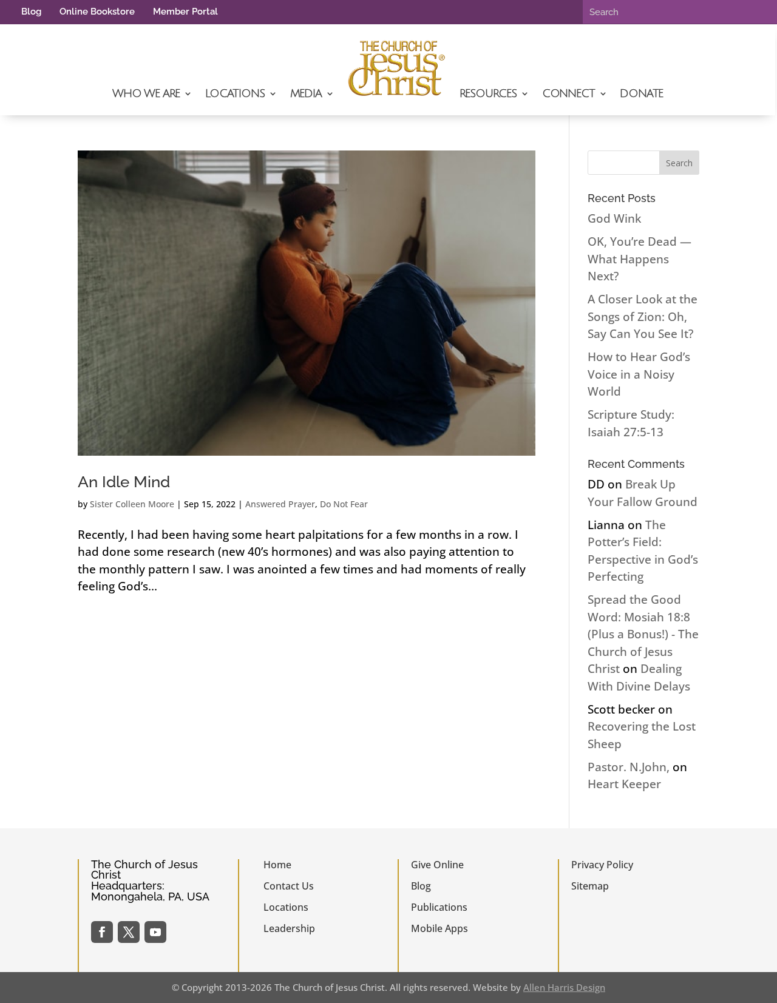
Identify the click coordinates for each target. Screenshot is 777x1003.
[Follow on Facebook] (102, 932)
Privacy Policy (602, 864)
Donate (641, 93)
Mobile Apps (439, 928)
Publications (439, 907)
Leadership (289, 928)
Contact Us (288, 886)
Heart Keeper (624, 784)
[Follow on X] (129, 932)
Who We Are (146, 93)
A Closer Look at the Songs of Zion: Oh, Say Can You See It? (642, 316)
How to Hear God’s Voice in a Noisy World (639, 374)
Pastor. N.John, (629, 767)
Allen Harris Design (564, 987)
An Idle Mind (124, 482)
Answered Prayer (280, 504)
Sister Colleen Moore (132, 504)
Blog (31, 11)
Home (277, 864)
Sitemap (590, 886)
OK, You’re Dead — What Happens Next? (639, 259)
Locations (234, 93)
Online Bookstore (97, 11)
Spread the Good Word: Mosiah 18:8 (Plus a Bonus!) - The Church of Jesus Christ (643, 634)
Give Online (437, 864)
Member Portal (185, 11)
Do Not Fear (344, 504)
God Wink (614, 218)
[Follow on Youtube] (155, 932)
